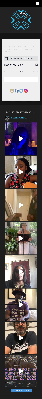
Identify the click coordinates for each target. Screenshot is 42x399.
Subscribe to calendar (19, 79)
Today (21, 72)
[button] (37, 3)
